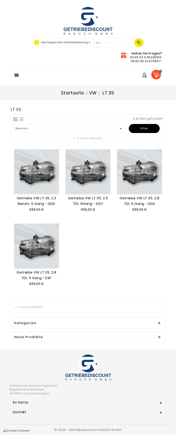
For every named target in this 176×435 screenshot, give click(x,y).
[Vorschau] (41, 185)
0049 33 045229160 (145, 57)
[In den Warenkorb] (31, 185)
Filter (144, 128)
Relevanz (69, 128)
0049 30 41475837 (146, 61)
